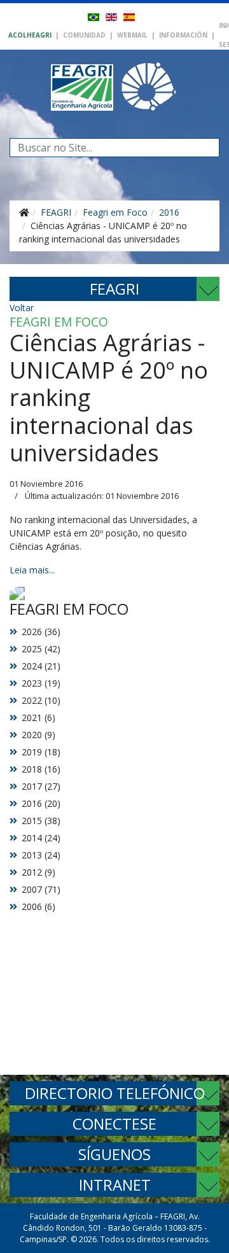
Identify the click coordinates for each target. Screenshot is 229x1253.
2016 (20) (41, 803)
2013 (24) (41, 855)
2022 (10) (41, 700)
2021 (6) (38, 717)
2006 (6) (38, 906)
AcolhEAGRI (30, 35)
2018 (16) (41, 769)
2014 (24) (41, 838)
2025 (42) (41, 649)
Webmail (132, 35)
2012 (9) (38, 872)
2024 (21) (41, 666)
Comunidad (84, 35)
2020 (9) (38, 735)
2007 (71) (41, 889)
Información (183, 35)
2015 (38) (41, 821)
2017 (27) (41, 786)
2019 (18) (41, 752)
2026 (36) (41, 632)
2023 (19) (41, 683)
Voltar (22, 308)
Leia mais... (32, 570)
